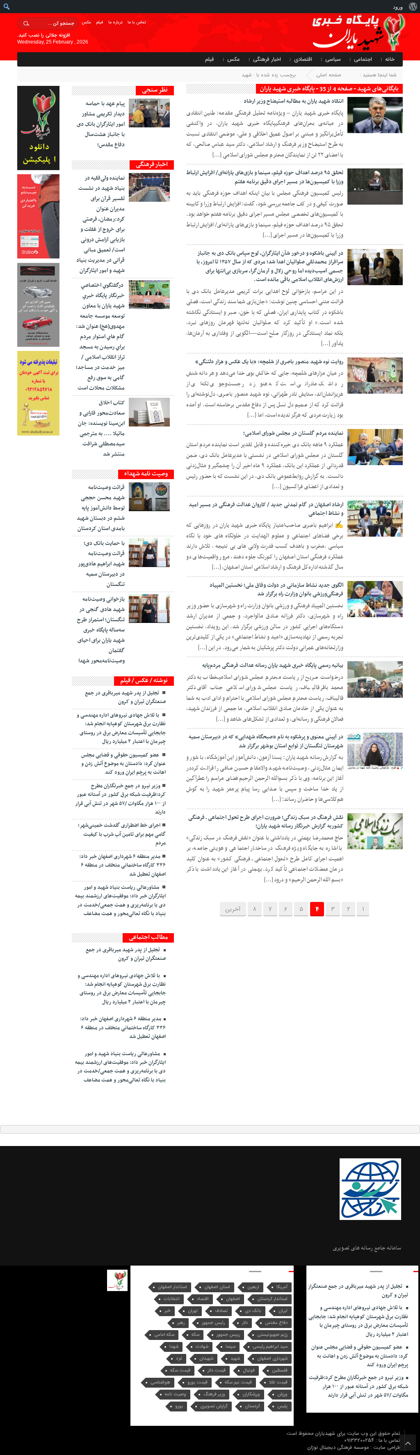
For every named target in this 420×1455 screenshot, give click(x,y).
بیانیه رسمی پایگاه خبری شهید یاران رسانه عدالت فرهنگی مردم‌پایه (272, 665)
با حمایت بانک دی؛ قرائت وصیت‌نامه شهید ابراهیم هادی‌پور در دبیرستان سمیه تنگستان (101, 564)
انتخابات (172, 1299)
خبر (167, 1310)
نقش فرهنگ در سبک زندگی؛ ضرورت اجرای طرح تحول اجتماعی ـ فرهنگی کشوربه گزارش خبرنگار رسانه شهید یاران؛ (265, 822)
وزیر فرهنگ (214, 1394)
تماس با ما (137, 22)
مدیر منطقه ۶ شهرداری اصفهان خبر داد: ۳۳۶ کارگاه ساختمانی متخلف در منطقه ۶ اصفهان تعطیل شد (122, 865)
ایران (283, 1310)
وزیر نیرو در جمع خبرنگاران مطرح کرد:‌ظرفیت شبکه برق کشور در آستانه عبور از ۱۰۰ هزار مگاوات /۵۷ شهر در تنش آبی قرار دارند (120, 799)
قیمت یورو (197, 1382)
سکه (195, 1334)
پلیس (282, 1406)
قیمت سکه (180, 1370)
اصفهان (233, 1299)
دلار (245, 1322)
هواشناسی (160, 1382)
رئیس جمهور (213, 1322)
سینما (230, 1346)
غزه (179, 1358)
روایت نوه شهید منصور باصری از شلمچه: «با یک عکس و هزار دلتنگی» (269, 362)
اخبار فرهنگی (267, 59)
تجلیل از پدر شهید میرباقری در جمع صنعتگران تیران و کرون (125, 697)
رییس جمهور (228, 1334)
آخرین (233, 909)
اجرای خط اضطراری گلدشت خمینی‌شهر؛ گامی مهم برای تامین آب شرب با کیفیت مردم (122, 834)
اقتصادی (303, 59)
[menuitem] (413, 6)
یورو (179, 1406)
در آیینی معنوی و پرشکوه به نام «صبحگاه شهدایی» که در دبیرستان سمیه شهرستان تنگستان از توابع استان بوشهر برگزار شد (266, 741)
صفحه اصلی (328, 75)
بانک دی (253, 1310)
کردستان (252, 1406)
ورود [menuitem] (398, 6)
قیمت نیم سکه (238, 1382)
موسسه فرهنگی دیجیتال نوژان (338, 1447)
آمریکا (282, 1287)
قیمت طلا (278, 1382)
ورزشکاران (251, 1394)
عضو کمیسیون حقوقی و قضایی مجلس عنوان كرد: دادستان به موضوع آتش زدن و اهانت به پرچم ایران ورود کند (123, 764)
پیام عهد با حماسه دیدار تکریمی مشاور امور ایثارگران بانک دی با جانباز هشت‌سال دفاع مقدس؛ (101, 124)
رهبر (181, 1322)
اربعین (253, 1287)
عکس (86, 22)
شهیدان (206, 1358)
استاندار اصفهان (172, 1287)
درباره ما (115, 22)
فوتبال (249, 1370)
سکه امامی (164, 1334)
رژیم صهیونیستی (272, 1334)
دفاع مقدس (276, 1322)
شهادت (202, 1346)
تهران (193, 1310)
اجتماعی (363, 59)
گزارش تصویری (214, 1406)
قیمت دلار (217, 1370)
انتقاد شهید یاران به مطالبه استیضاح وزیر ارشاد (293, 101)
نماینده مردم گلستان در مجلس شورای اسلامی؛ (293, 433)
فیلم (99, 22)
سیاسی (333, 59)
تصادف (221, 1310)
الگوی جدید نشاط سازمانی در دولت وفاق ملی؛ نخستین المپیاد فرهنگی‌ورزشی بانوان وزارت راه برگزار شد (276, 590)
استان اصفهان (217, 1287)
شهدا (173, 1346)
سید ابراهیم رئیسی (270, 1346)
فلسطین (280, 1370)
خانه (390, 59)
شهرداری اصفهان (272, 1358)
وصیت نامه (175, 1394)
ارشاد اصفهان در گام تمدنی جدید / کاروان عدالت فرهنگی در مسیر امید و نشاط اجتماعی (266, 509)
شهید (235, 1358)
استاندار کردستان (272, 1299)
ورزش (282, 1394)
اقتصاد (203, 1299)
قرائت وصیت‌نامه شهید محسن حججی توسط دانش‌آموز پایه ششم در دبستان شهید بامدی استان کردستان (101, 508)
